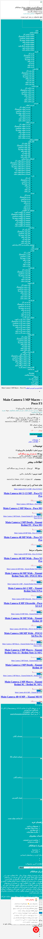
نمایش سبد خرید (28, 13)
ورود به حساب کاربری (35, 11)
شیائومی (34, 412)
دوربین (37, 388)
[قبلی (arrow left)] (41, 904)
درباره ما (35, 850)
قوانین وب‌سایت (33, 842)
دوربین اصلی (30, 388)
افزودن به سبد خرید (35, 434)
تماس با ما (34, 851)
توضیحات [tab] (35, 440)
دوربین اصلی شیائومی (16, 410)
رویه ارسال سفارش (31, 828)
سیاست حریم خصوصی (30, 840)
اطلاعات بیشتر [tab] (33, 441)
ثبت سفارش (34, 830)
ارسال (21, 867)
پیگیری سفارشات (32, 832)
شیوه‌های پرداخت (32, 826)
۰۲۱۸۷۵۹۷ (26, 712)
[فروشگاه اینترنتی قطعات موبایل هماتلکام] (35, 5)
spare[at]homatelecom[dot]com (20, 714)
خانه (40, 388)
